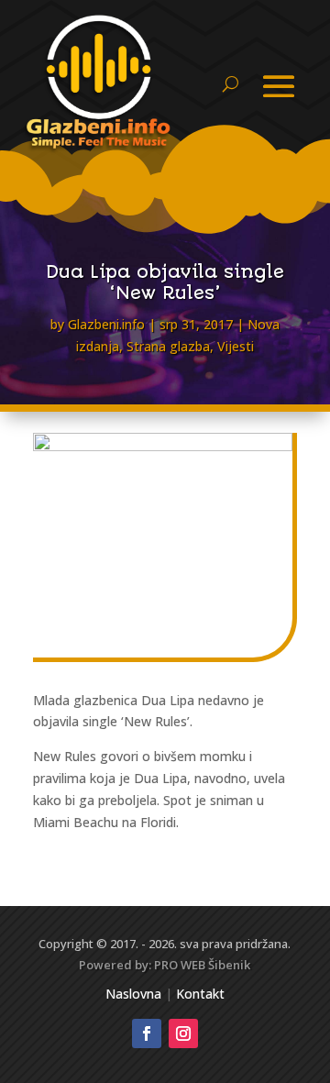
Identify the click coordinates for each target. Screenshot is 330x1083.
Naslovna (133, 993)
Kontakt (200, 993)
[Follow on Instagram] (183, 1033)
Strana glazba (168, 346)
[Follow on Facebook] (146, 1033)
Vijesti (235, 346)
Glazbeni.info (106, 324)
